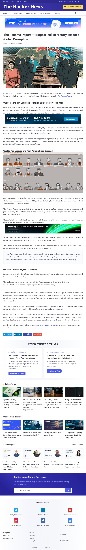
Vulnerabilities (17, 13)
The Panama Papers (65, 96)
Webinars (32, 536)
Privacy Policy (33, 541)
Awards (57, 13)
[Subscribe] (68, 490)
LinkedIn (55, 325)
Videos (74, 444)
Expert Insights (45, 13)
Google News (39, 325)
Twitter (46, 325)
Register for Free (54, 371)
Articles (81, 444)
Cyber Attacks (31, 13)
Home (5, 13)
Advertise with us (8, 538)
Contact (5, 541)
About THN (6, 536)
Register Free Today (17, 373)
